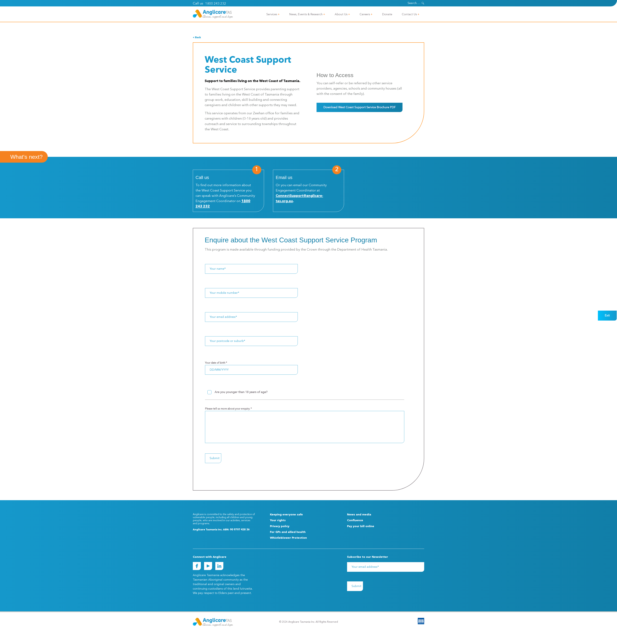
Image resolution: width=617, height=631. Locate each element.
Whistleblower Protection (288, 537)
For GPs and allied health (288, 532)
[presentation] (423, 3)
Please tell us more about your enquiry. (228, 409)
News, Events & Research (306, 14)
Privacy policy (279, 526)
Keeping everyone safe (286, 514)
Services (271, 14)
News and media (359, 514)
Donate (387, 14)
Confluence (355, 520)
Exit (607, 315)
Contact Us (409, 14)
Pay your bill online (360, 526)
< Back (197, 37)
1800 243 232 (215, 3)
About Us (341, 14)
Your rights (278, 520)
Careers (365, 14)
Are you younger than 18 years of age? (241, 392)
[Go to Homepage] (213, 14)
